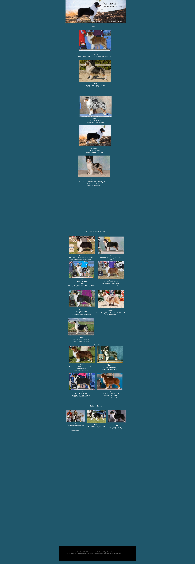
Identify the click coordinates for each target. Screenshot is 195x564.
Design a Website (107, 562)
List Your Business (115, 562)
